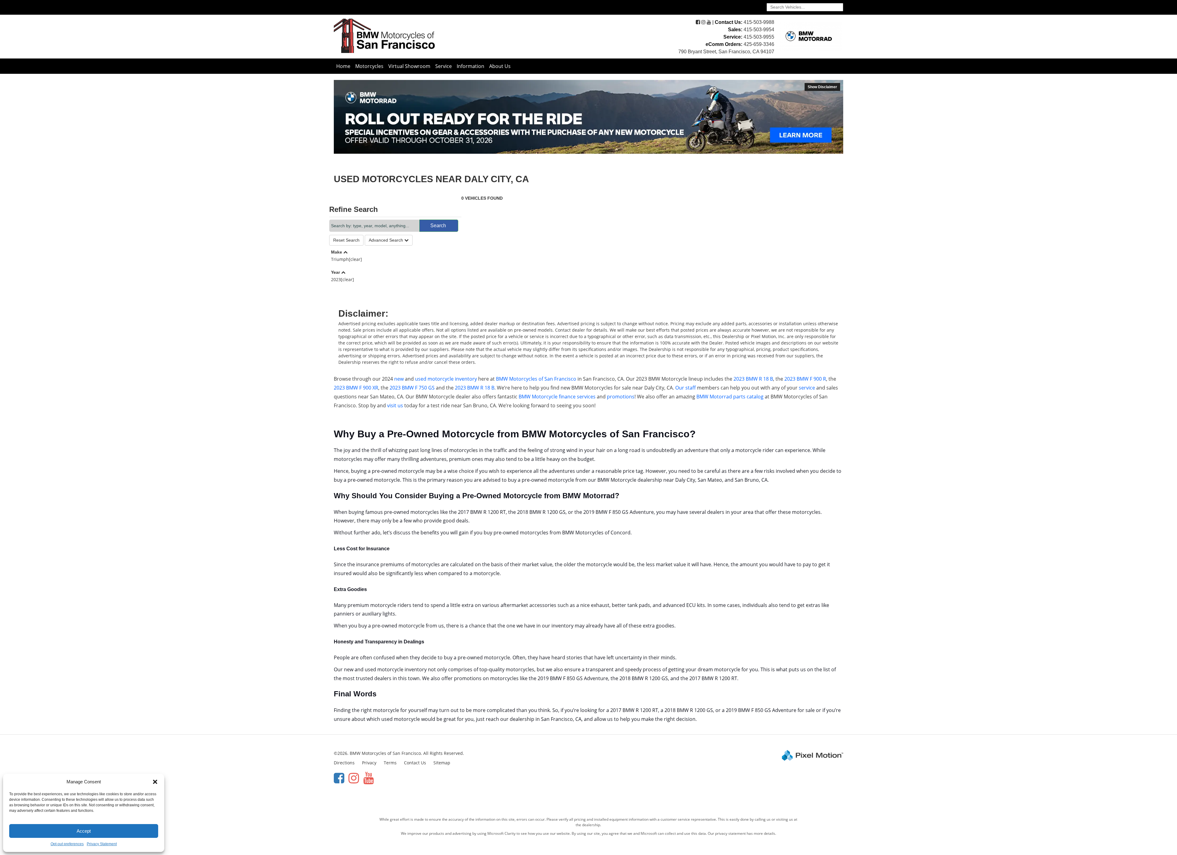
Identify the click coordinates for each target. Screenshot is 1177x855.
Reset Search (346, 240)
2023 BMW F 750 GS (412, 387)
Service (443, 66)
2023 (342, 279)
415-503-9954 (759, 29)
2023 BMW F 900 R (805, 378)
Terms (390, 763)
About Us (500, 66)
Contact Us (415, 763)
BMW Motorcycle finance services (557, 396)
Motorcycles (369, 66)
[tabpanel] (588, 117)
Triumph (346, 259)
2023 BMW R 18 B (753, 378)
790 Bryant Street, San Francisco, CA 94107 (726, 51)
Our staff (685, 387)
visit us (395, 405)
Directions (344, 763)
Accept (84, 831)
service (807, 387)
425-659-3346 (759, 44)
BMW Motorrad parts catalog (730, 396)
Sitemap (441, 763)
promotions (620, 396)
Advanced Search (386, 240)
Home (343, 66)
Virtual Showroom (409, 66)
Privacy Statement (102, 844)
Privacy (369, 763)
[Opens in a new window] (698, 22)
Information (470, 66)
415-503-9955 (759, 37)
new (399, 378)
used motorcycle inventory (446, 378)
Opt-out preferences (67, 844)
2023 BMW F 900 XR (356, 387)
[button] (155, 782)
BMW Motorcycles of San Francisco (536, 378)
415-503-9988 (759, 22)
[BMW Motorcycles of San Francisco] (384, 35)
